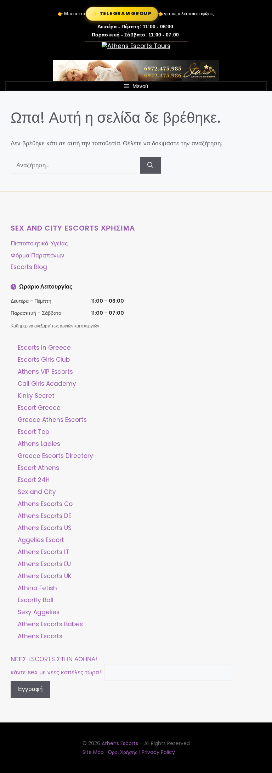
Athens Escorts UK (45, 576)
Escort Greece (39, 407)
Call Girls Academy (47, 383)
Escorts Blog (29, 267)
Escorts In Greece (44, 347)
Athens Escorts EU (44, 564)
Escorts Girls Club (44, 359)
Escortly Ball (35, 600)
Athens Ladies (39, 444)
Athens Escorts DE (44, 516)
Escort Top (33, 432)
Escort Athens (38, 468)
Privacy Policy (158, 752)
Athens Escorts (40, 636)
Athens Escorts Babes (50, 624)
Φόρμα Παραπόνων (37, 255)
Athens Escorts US (45, 528)
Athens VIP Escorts (45, 371)
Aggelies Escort (41, 540)
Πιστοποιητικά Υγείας (39, 243)
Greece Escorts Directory (55, 456)
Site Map (93, 752)
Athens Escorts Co (45, 504)
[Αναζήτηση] (150, 165)
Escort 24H (34, 480)
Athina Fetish (37, 588)
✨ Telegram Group (122, 13)
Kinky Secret (36, 395)
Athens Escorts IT (43, 552)
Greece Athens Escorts (52, 419)
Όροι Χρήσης (122, 752)
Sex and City (37, 492)
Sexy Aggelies (39, 612)
